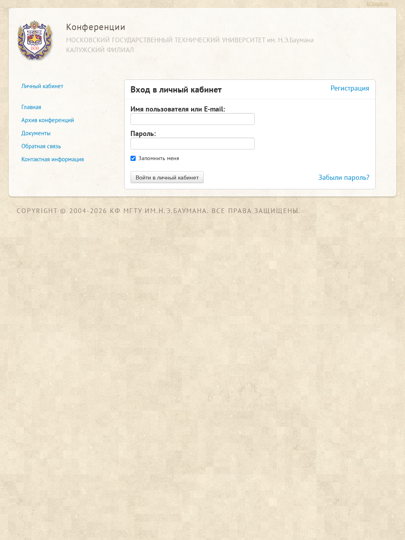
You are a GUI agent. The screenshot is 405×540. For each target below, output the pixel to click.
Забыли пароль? (343, 177)
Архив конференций (47, 120)
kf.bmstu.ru (377, 3)
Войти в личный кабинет (167, 177)
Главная (31, 107)
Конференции (96, 26)
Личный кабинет (42, 86)
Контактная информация (52, 159)
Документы (36, 133)
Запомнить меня (158, 158)
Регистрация (350, 88)
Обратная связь (41, 146)
